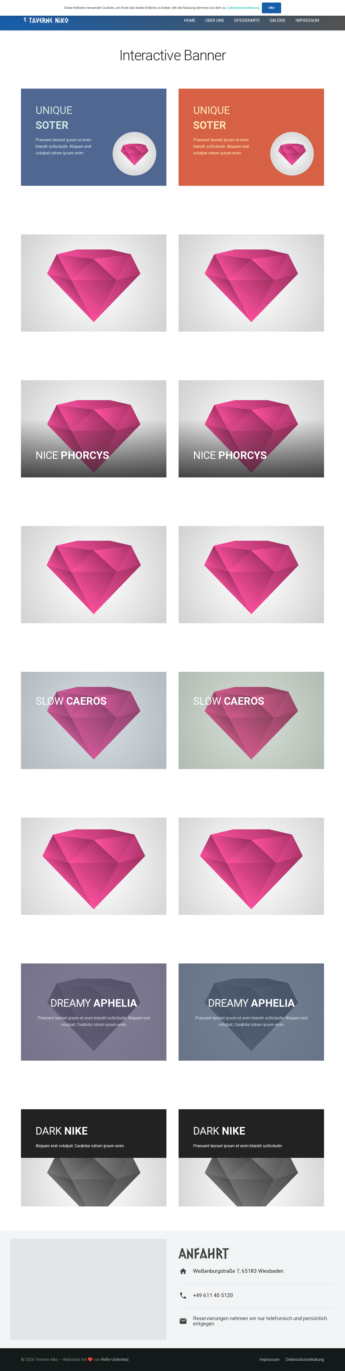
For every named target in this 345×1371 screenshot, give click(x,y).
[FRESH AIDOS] (93, 574)
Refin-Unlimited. (115, 1359)
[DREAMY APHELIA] (93, 1012)
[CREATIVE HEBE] (93, 866)
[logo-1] (46, 20)
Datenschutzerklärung (305, 1359)
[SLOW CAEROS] (93, 720)
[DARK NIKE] (93, 1157)
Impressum (269, 1359)
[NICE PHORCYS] (93, 428)
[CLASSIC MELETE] (93, 283)
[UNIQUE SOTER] (93, 137)
